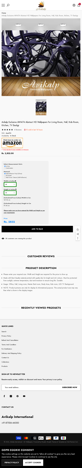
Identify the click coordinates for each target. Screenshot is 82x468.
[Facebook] (4, 396)
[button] (8, 5)
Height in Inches (20, 189)
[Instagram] (11, 396)
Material (7, 172)
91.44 (5, 206)
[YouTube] (24, 396)
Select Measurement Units (13, 164)
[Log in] (74, 5)
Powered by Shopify (40, 442)
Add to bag (37, 229)
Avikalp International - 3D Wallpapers (21, 442)
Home (4, 13)
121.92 (6, 200)
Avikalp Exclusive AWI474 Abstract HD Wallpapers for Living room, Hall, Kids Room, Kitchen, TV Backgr (40, 124)
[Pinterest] (17, 396)
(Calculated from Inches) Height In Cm (17, 203)
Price (5, 218)
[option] (41, 57)
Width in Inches (20, 181)
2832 (11, 222)
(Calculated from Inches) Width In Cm (17, 198)
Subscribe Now (69, 387)
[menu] (3, 5)
